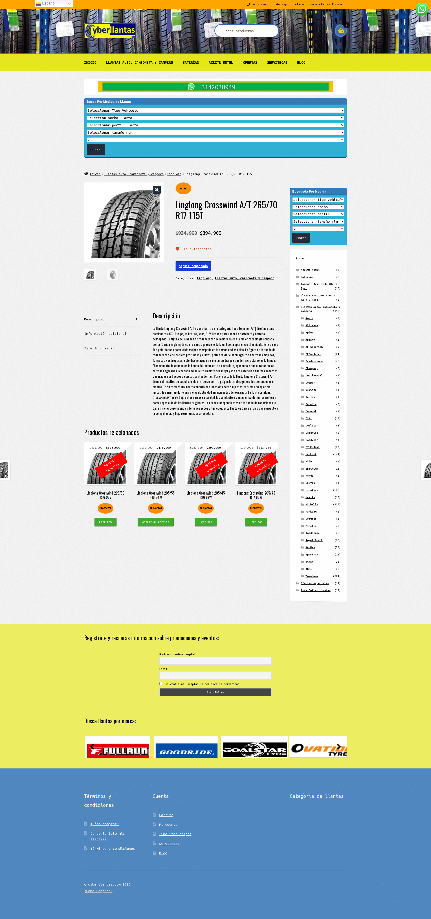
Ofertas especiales (315, 583)
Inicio (90, 62)
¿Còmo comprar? (104, 824)
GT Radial (313, 447)
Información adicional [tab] (105, 333)
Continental (314, 375)
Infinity (312, 468)
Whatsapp (282, 4)
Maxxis (310, 497)
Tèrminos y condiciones (112, 848)
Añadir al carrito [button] (155, 521)
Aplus (309, 332)
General (311, 411)
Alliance (312, 325)
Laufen (310, 482)
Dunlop (310, 396)
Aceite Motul (221, 62)
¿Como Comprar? (98, 891)
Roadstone (313, 532)
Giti (309, 418)
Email (163, 668)
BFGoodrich (313, 354)
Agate (309, 318)
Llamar (300, 4)
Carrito (166, 815)
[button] (157, 190)
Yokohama (312, 576)
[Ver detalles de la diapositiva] (118, 747)
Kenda (309, 475)
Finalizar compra (175, 834)
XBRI (309, 568)
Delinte (311, 389)
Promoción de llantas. (327, 4)
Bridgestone (314, 361)
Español (48, 3)
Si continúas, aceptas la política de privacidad (201, 684)
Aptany (310, 339)
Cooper (310, 382)
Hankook (311, 454)
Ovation (311, 518)
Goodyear (312, 439)
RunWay (310, 547)
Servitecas (277, 62)
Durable (311, 404)
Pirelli (311, 525)
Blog (301, 62)
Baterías (191, 62)
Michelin (312, 504)
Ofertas (250, 62)
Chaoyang (312, 368)
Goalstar (312, 425)
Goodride (312, 432)
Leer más (105, 521)
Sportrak (312, 554)
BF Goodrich (314, 346)
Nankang (311, 511)
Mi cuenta (168, 824)
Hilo (309, 461)
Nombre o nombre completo (178, 654)
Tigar (309, 561)
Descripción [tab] (95, 319)
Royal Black (314, 540)
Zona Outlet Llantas (316, 590)
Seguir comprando (193, 266)
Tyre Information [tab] (100, 348)
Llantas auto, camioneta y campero (139, 62)
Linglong (174, 174)
